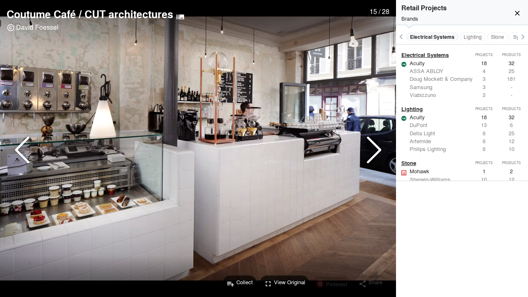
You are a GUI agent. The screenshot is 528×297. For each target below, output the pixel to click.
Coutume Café (41, 14)
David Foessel (37, 27)
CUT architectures (129, 14)
